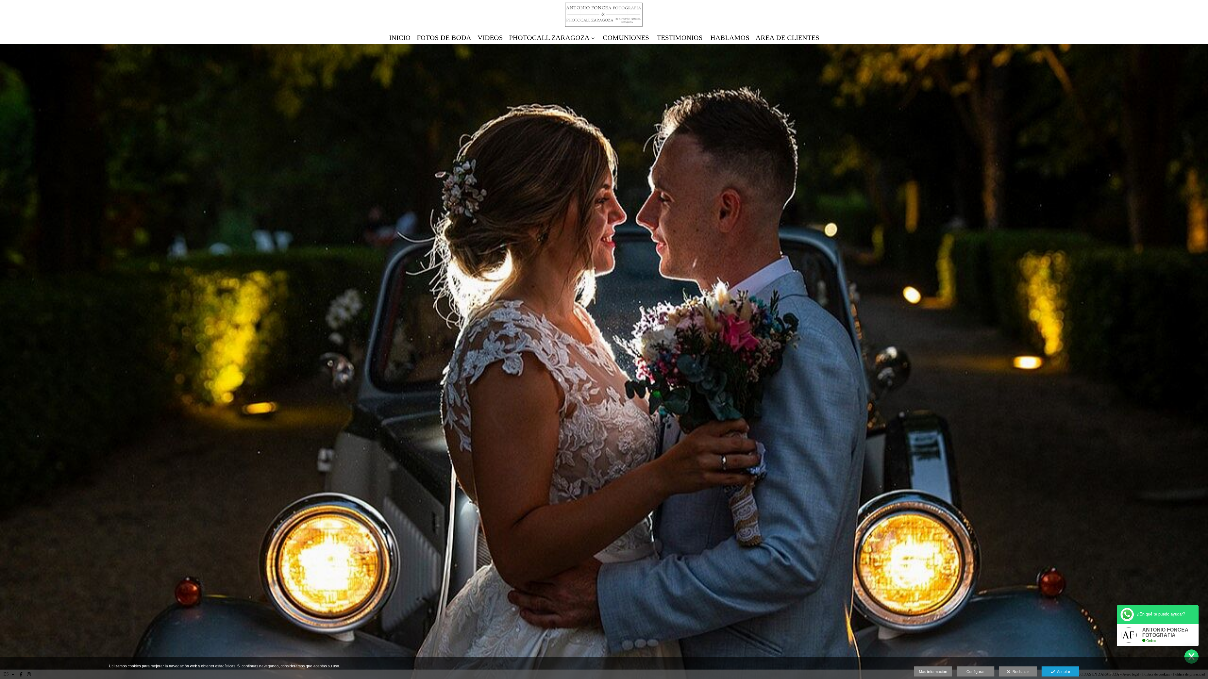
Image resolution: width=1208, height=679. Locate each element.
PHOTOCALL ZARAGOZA (549, 37)
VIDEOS (490, 37)
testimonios (679, 37)
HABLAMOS (729, 37)
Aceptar (1062, 672)
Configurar (975, 672)
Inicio (400, 37)
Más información (933, 672)
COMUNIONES (626, 37)
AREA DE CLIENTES (787, 37)
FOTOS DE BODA (444, 37)
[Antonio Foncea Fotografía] (604, 15)
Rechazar (1019, 672)
